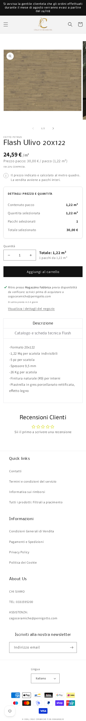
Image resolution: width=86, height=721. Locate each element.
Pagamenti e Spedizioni (26, 542)
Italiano (41, 678)
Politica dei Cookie (23, 562)
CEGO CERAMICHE (38, 719)
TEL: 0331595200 (21, 602)
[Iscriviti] (72, 647)
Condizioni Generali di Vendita (31, 531)
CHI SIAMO (17, 591)
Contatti (15, 471)
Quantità (9, 246)
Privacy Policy (19, 552)
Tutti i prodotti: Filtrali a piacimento (36, 502)
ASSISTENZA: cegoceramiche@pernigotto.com (33, 615)
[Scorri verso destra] (53, 128)
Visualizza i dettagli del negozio (31, 309)
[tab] (43, 323)
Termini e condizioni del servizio (33, 481)
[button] (6, 24)
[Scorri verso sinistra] (33, 128)
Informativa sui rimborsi (27, 492)
